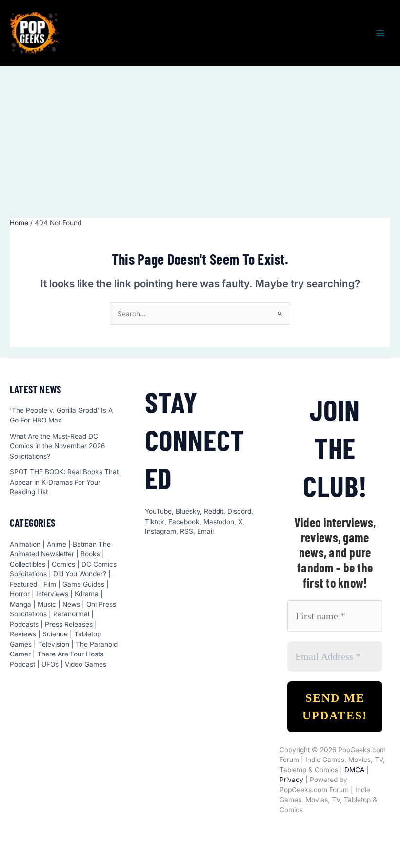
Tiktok (154, 522)
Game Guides (83, 584)
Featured (23, 584)
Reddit (213, 511)
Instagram (160, 531)
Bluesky (188, 511)
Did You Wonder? (79, 574)
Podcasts (24, 624)
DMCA (354, 770)
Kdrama (87, 594)
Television (53, 644)
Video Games (85, 664)
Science (55, 634)
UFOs (50, 664)
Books (90, 554)
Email (205, 531)
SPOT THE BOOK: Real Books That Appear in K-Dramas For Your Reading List (64, 482)
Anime (56, 544)
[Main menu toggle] (381, 33)
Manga (20, 604)
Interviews (52, 594)
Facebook (184, 522)
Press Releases (69, 624)
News (71, 604)
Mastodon (218, 522)
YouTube (158, 511)
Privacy (291, 779)
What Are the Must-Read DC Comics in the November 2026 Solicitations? (57, 446)
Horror (20, 594)
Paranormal (71, 614)
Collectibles (27, 564)
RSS (186, 531)
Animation (25, 544)
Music (47, 604)
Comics (63, 564)
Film (49, 584)
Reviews (23, 634)
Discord (239, 511)
